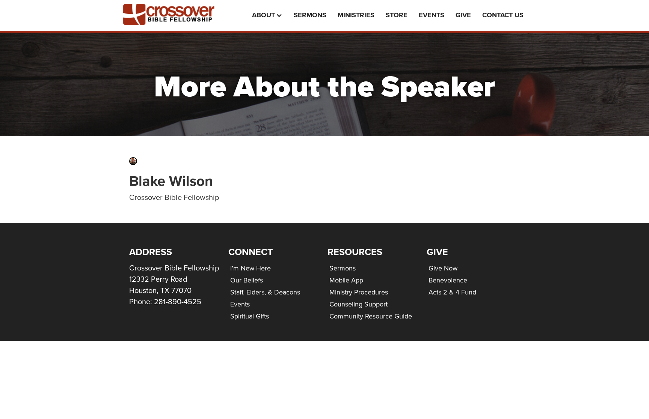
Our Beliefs (246, 280)
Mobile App (346, 280)
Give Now (443, 268)
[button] (269, 15)
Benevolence (448, 280)
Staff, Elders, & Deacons (265, 292)
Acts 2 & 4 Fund (452, 292)
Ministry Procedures (358, 292)
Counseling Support (358, 304)
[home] (174, 14)
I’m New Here (250, 268)
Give (463, 15)
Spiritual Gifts (249, 316)
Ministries (356, 15)
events (431, 15)
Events (240, 304)
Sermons (310, 15)
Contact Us (503, 15)
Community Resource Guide (370, 316)
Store (397, 15)
